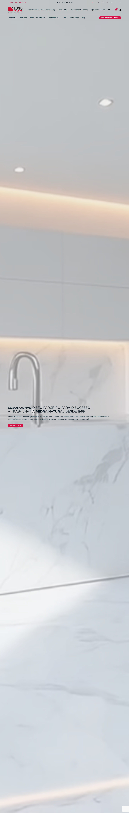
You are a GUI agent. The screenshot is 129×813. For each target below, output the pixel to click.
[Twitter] (62, 2)
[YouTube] (71, 2)
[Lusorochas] (15, 10)
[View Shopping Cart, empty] (116, 9)
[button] (18, 2)
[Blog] (57, 2)
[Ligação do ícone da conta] (120, 10)
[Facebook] (60, 2)
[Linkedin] (67, 2)
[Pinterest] (69, 2)
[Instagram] (64, 2)
